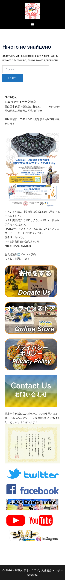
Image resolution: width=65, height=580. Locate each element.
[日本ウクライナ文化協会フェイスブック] (32, 488)
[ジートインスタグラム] (32, 535)
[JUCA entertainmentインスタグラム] (32, 504)
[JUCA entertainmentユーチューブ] (32, 520)
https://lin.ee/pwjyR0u (18, 245)
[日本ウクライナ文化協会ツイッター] (32, 473)
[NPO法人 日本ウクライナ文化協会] (32, 10)
